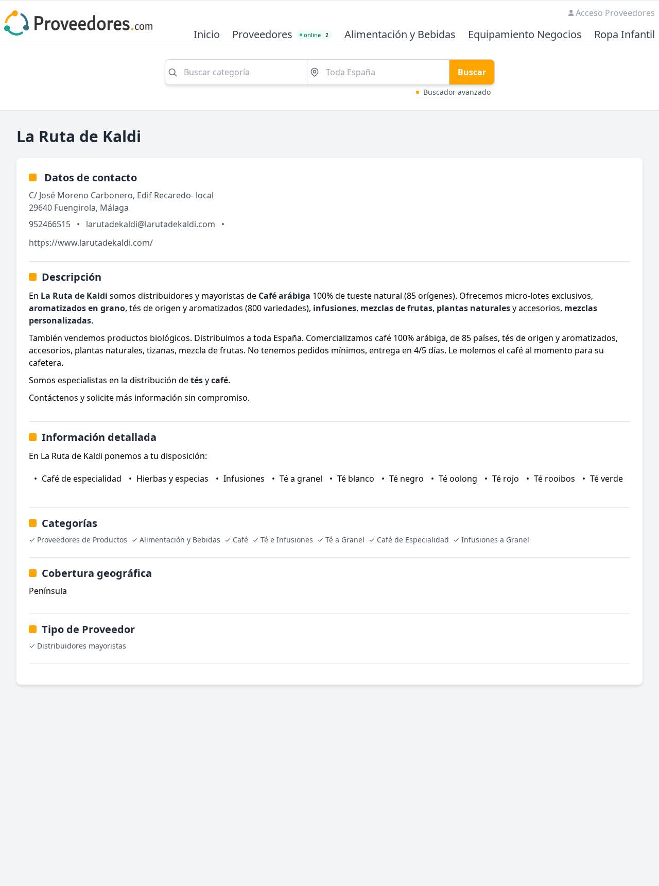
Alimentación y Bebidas (400, 35)
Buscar (472, 72)
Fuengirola (75, 207)
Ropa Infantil (624, 35)
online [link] (316, 35)
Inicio (207, 35)
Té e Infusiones (287, 539)
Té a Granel (345, 539)
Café (240, 539)
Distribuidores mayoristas (81, 646)
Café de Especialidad (413, 539)
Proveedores (262, 35)
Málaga (114, 207)
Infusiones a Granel (495, 539)
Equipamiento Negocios (525, 35)
